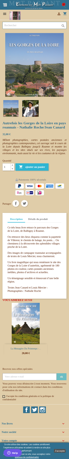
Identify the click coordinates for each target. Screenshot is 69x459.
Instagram (42, 409)
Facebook (26, 409)
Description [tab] (16, 219)
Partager (15, 203)
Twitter (34, 409)
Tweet (24, 203)
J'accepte (60, 450)
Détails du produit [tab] (38, 219)
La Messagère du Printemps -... (26, 348)
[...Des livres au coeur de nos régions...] (34, 4)
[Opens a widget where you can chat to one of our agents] (12, 453)
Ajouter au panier (32, 167)
